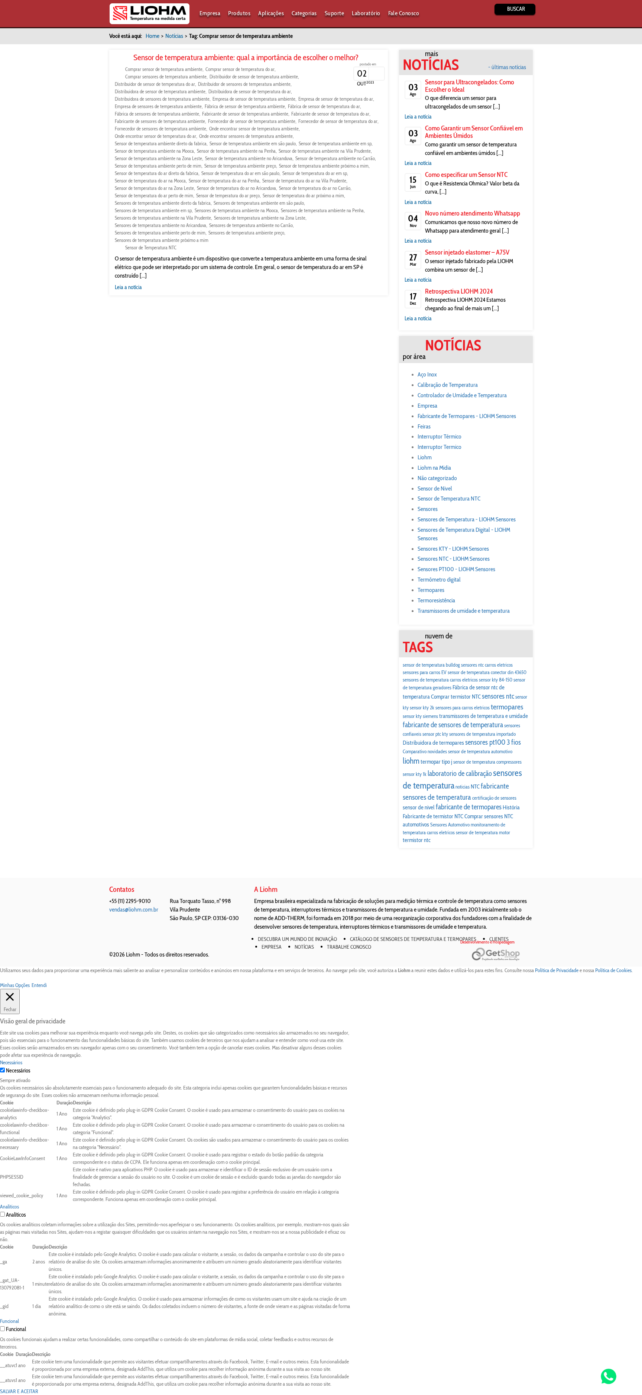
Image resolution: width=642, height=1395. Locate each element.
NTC (475, 786)
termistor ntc (417, 840)
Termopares (431, 589)
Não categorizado (437, 478)
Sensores (428, 508)
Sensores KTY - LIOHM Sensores (453, 548)
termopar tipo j (436, 761)
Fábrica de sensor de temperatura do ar (324, 106)
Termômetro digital (439, 579)
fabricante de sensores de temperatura (453, 725)
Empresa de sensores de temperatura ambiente (158, 106)
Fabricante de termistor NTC (433, 816)
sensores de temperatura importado (482, 734)
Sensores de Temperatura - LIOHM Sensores (467, 519)
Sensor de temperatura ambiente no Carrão (335, 158)
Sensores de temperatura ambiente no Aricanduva (160, 225)
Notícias (174, 35)
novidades (437, 751)
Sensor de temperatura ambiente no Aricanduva (248, 158)
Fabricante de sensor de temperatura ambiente (245, 114)
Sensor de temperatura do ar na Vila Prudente (304, 181)
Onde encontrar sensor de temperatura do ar (155, 136)
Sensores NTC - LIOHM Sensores (454, 558)
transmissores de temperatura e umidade (483, 715)
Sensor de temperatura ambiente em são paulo (253, 143)
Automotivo (459, 825)
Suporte (334, 13)
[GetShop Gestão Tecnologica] (502, 954)
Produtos (239, 13)
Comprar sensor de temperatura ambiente (163, 69)
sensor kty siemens (420, 716)
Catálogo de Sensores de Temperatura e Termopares (413, 939)
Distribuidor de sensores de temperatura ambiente (244, 84)
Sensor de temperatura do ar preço (228, 195)
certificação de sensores (494, 798)
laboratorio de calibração (460, 773)
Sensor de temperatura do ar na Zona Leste (154, 188)
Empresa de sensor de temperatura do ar (335, 99)
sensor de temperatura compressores (487, 762)
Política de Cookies (613, 970)
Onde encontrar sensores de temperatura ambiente (246, 136)
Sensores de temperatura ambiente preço (246, 233)
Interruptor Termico (439, 446)
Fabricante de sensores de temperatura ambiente (160, 121)
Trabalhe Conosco (349, 947)
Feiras (424, 426)
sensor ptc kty (435, 734)
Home (152, 35)
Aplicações (271, 13)
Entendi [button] (39, 985)
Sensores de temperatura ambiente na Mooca (236, 210)
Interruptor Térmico (439, 436)
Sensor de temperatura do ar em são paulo (240, 173)
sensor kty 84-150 (495, 680)
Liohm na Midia (434, 467)
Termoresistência (436, 600)
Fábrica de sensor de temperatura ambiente (245, 106)
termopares (507, 706)
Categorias (304, 13)
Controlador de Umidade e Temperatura (462, 395)
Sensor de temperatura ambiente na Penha (236, 151)
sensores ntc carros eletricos (487, 665)
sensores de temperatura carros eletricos (440, 680)
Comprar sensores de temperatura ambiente (166, 77)
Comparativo (415, 751)
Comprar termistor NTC (456, 696)
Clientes (499, 939)
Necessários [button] (11, 1062)
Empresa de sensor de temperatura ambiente (254, 99)
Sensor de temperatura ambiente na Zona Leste (158, 158)
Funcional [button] (9, 1321)
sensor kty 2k (422, 708)
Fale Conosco (403, 13)
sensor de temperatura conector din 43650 (487, 672)
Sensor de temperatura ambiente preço (240, 166)
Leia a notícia (128, 287)
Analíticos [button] (9, 1206)
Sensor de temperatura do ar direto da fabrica (156, 173)
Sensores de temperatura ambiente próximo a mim (161, 240)
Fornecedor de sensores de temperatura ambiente (160, 129)
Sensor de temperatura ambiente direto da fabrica (161, 143)
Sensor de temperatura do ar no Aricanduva (236, 188)
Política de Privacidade (556, 970)
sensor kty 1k (415, 774)
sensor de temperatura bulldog (431, 665)
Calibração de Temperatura (448, 384)
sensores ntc (498, 696)
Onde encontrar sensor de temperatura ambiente (254, 129)
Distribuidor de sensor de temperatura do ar (155, 84)
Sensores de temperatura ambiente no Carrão (251, 225)
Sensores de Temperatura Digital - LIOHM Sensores (464, 534)
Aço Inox (427, 374)
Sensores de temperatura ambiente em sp (153, 210)
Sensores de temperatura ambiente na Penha (322, 210)
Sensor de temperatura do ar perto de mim (154, 195)
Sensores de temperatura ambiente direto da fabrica (163, 203)
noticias (462, 787)
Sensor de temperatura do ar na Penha (224, 181)
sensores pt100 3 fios (493, 742)
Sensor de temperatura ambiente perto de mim (158, 166)
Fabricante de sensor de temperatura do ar (330, 114)
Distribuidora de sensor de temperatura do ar (249, 91)
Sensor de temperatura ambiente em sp (335, 143)
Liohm (425, 457)
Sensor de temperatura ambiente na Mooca (154, 151)
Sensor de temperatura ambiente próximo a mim (324, 166)
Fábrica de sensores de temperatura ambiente (157, 114)
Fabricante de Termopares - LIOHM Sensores (467, 416)
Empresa (210, 13)
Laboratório (366, 13)
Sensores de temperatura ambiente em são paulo (259, 203)
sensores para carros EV (425, 672)
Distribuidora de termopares (433, 742)
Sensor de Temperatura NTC (150, 247)
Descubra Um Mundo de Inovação (297, 939)
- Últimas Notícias (507, 67)
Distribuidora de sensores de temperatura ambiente (162, 99)
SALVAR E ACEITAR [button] (19, 1391)
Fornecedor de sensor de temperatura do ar (337, 121)
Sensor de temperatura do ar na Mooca (150, 181)
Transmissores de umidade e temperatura (464, 610)
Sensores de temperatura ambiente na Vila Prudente (163, 218)
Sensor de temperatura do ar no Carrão (314, 188)
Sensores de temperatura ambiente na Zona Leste (259, 218)
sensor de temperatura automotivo (480, 751)
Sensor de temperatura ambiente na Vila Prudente (325, 151)
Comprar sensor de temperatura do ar (240, 69)
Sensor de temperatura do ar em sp (314, 173)
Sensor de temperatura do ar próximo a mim (303, 195)
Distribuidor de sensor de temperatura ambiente (254, 77)
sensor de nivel (419, 807)
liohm (411, 761)
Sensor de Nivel (435, 488)
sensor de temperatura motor (483, 832)
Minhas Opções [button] (15, 985)
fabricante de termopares (469, 807)
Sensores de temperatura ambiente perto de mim (160, 233)
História (511, 807)
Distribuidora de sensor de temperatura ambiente (160, 91)
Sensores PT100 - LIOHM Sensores (456, 569)
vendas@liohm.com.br (133, 909)
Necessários (18, 1070)
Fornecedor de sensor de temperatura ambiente (251, 121)
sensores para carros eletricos (462, 708)
